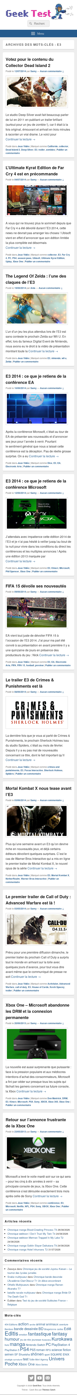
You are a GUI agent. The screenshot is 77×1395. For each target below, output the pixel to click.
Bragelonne (50, 1329)
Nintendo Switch (35, 1345)
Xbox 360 (53, 1101)
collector (63, 146)
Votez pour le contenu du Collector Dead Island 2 (29, 62)
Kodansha (46, 1339)
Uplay (9, 261)
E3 (36, 149)
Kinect (54, 568)
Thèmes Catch (48, 1389)
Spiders (10, 773)
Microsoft (64, 568)
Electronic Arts (14, 466)
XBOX (44, 1101)
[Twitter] (31, 1378)
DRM (64, 1098)
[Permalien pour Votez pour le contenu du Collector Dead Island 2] (37, 110)
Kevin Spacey (57, 987)
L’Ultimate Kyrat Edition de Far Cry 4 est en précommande (35, 170)
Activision (52, 983)
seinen (9, 1354)
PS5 (33, 1349)
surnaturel (17, 1359)
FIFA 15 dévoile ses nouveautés (36, 586)
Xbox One (18, 261)
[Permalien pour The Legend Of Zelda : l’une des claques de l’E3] (37, 326)
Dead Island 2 (13, 149)
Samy (33, 71)
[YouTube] (39, 1378)
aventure (63, 1324)
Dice (49, 463)
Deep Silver (27, 149)
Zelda (8, 361)
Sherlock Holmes (53, 770)
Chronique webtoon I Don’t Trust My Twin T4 (31, 1233)
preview (39, 665)
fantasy (59, 1333)
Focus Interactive (33, 770)
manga (17, 1343)
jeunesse (36, 1339)
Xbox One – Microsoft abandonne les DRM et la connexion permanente (37, 1011)
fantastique (39, 1333)
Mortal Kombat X (60, 875)
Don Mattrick (54, 1098)
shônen (37, 1354)
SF (16, 1354)
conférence (53, 1203)
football (30, 665)
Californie (52, 146)
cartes (60, 1329)
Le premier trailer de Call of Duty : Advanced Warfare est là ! (38, 899)
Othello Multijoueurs (18, 1284)
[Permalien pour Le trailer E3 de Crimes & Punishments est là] (37, 730)
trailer (41, 149)
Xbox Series (42, 1364)
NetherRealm (13, 878)
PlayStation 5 (12, 1350)
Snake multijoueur (17, 1277)
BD (41, 1328)
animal (40, 1324)
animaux (52, 1324)
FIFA (13, 665)
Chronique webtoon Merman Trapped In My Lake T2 (35, 1237)
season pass (24, 258)
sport (47, 1354)
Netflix (20, 1206)
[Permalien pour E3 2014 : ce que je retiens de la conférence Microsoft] (37, 532)
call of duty (21, 987)
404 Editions (11, 1324)
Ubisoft (36, 258)
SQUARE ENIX (59, 1354)
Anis (32, 288)
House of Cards (40, 987)
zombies (50, 149)
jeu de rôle (25, 1339)
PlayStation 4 (61, 1344)
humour (12, 1339)
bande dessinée (26, 1328)
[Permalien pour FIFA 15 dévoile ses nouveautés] (37, 630)
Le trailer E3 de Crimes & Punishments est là (30, 683)
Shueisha (24, 1354)
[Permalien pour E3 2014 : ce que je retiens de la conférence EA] (37, 427)
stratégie (9, 1359)
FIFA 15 (21, 665)
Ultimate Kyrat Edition (52, 258)
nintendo (56, 358)
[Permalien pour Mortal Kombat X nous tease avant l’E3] (37, 839)
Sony (37, 1101)
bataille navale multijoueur (21, 1292)
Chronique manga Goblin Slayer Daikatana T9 (32, 1245)
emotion (23, 1334)
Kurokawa (62, 1338)
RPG (48, 1350)
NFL (27, 1206)
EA (59, 463)
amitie (32, 1324)
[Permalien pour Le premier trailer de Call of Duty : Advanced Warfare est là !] (37, 947)
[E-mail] (47, 1378)
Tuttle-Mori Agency (38, 1359)
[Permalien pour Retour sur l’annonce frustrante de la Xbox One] (37, 1171)
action (23, 1324)
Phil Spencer (12, 571)
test (25, 1358)
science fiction (61, 1349)
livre (7, 1345)
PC (9, 258)
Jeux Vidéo (23, 146)
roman (40, 1349)
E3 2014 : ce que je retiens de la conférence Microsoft (36, 484)
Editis (11, 1333)
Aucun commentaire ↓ (52, 71)
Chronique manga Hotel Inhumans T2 (27, 1249)
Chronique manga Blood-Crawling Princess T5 (32, 1229)
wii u (64, 358)
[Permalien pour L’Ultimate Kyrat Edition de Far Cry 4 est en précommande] (37, 218)
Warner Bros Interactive (34, 878)
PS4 (14, 258)
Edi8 (67, 1328)
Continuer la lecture (20, 139)
